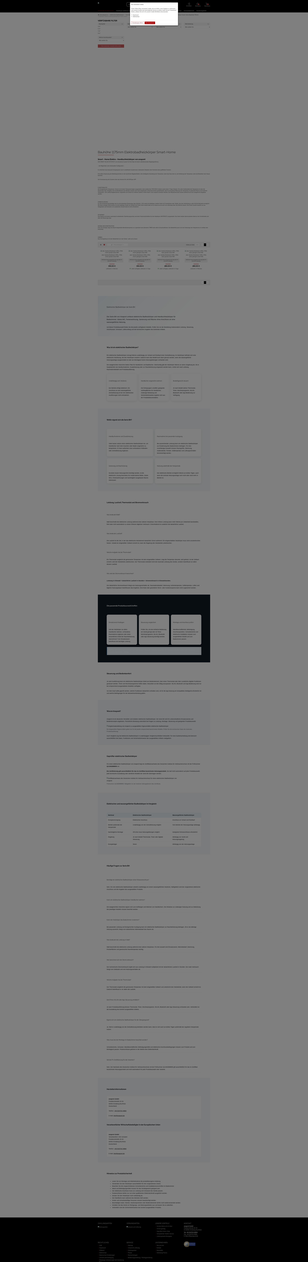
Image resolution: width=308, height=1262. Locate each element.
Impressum (136, 15)
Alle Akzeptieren (150, 23)
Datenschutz (136, 16)
